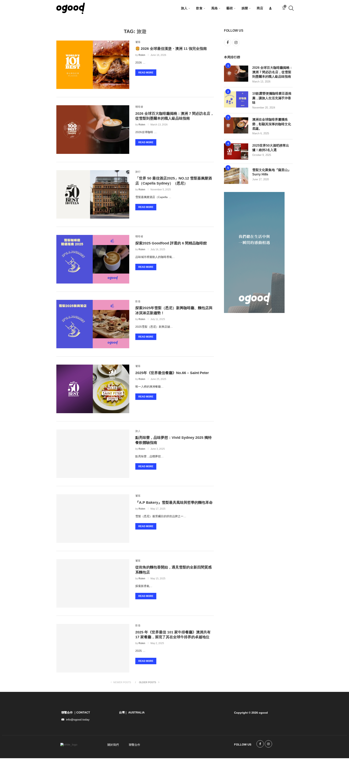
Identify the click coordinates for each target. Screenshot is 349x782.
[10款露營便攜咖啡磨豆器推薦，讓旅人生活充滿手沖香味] (236, 99)
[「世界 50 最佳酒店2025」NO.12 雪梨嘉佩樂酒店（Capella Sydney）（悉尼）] (92, 194)
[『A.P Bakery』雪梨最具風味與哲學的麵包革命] (92, 518)
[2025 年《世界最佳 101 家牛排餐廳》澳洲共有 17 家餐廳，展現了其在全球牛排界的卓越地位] (92, 648)
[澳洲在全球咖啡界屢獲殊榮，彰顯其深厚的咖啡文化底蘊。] (236, 125)
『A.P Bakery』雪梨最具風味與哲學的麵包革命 (174, 502)
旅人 (184, 8)
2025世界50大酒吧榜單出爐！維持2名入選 (270, 148)
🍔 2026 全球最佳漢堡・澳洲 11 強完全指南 (171, 49)
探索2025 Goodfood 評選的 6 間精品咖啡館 (171, 243)
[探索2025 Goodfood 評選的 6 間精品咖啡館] (92, 259)
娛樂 (245, 8)
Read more (145, 72)
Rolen (142, 55)
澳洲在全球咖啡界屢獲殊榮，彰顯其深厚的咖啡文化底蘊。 (271, 124)
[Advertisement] (254, 381)
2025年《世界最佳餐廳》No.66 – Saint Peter (172, 373)
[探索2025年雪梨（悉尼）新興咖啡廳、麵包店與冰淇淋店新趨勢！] (92, 324)
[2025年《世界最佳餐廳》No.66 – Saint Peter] (92, 389)
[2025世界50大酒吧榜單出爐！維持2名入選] (236, 151)
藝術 (229, 8)
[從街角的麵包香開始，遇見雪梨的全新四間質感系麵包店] (92, 583)
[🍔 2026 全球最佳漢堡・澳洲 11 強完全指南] (92, 65)
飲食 (199, 8)
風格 (214, 8)
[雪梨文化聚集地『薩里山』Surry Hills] (236, 176)
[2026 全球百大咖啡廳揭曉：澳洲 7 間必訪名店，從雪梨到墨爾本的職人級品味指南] (92, 129)
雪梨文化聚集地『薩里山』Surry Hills (271, 172)
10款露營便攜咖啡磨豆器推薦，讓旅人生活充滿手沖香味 (271, 98)
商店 (260, 8)
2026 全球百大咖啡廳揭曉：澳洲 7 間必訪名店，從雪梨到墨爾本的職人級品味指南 (272, 72)
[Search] (291, 8)
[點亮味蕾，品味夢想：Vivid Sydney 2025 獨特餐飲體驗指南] (92, 454)
